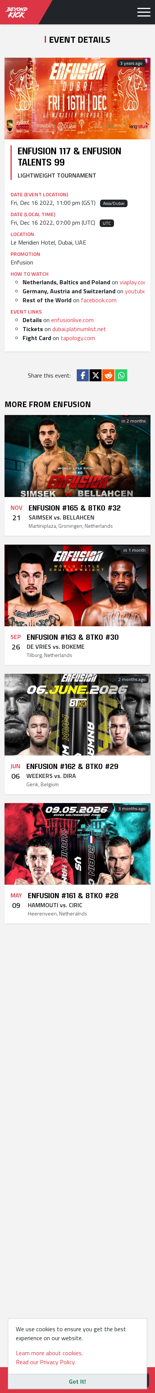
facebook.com (99, 300)
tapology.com (78, 337)
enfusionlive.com (72, 319)
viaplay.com (134, 282)
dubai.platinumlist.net (79, 328)
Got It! (77, 1381)
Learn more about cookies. (49, 1352)
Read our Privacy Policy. (46, 1361)
